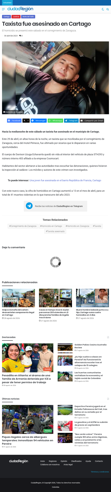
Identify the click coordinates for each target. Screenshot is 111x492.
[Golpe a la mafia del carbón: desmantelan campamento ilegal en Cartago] (18, 298)
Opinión (64, 461)
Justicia (16, 17)
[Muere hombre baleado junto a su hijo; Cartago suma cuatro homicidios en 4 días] (92, 298)
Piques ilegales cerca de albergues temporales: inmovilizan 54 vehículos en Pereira (27, 440)
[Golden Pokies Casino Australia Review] (65, 348)
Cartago (6, 17)
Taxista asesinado (56, 231)
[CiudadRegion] (20, 9)
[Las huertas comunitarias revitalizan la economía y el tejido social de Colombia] (65, 376)
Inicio (42, 461)
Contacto (99, 461)
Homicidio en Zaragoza (78, 226)
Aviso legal (68, 464)
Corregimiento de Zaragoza (23, 226)
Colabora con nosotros (50, 464)
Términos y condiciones (100, 472)
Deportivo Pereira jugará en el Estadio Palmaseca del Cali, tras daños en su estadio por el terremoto (91, 410)
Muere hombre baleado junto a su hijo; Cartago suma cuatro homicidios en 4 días (92, 312)
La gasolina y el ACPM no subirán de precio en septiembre (91, 423)
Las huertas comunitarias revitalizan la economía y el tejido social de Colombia (89, 375)
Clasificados (76, 461)
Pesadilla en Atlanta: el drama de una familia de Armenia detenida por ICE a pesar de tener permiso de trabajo (26, 379)
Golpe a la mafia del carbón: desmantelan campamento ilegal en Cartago (18, 312)
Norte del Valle (28, 17)
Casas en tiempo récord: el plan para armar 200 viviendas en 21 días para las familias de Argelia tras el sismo (54, 313)
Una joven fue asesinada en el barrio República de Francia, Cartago (65, 180)
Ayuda (88, 461)
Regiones (53, 461)
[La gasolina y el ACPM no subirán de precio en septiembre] (65, 426)
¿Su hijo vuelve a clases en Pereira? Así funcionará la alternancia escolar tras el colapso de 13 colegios (88, 361)
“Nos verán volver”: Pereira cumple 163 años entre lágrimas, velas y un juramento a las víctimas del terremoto (91, 438)
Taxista (97, 226)
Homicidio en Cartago (51, 226)
